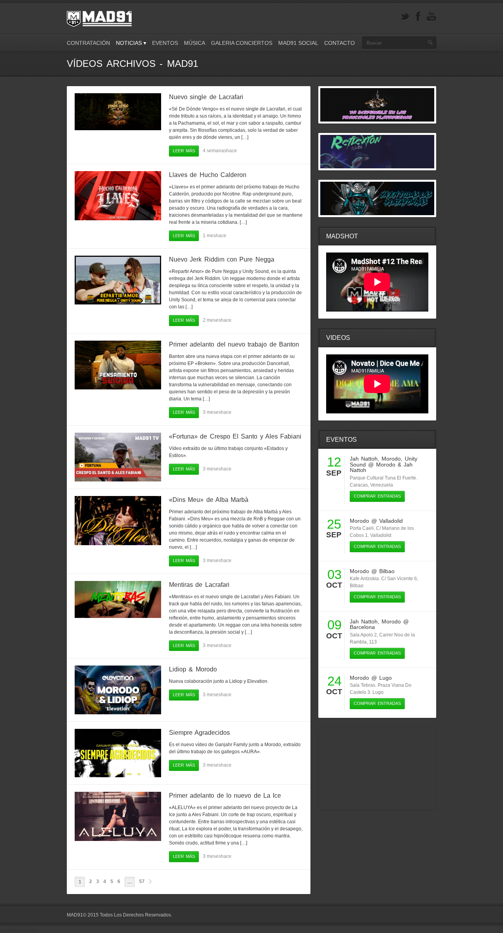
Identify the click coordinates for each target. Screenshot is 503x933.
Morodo (391, 458)
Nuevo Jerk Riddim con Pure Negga (221, 259)
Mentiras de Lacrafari (199, 584)
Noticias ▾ (131, 43)
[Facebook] (418, 17)
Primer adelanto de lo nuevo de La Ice (225, 795)
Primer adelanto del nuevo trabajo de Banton (234, 344)
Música (194, 43)
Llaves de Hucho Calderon (207, 174)
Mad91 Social (298, 43)
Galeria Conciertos (241, 43)
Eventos (165, 43)
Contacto (339, 43)
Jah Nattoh (364, 458)
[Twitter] (404, 17)
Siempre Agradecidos (199, 732)
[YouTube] (431, 17)
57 (142, 881)
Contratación (88, 43)
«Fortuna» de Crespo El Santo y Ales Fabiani (235, 436)
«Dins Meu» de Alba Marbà (208, 499)
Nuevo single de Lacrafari (206, 97)
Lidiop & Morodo (193, 669)
